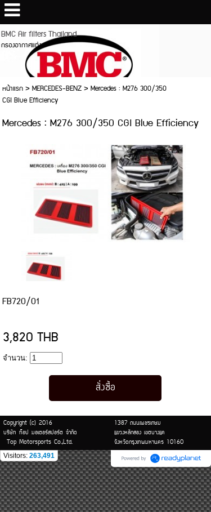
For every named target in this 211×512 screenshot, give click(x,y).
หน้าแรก (12, 89)
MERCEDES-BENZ (57, 89)
